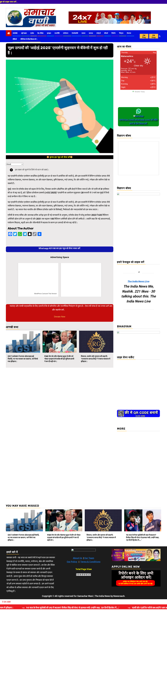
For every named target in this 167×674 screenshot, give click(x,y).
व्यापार (83, 33)
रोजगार (129, 33)
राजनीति (57, 33)
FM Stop (154, 36)
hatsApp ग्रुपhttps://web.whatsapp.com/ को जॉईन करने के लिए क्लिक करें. (138, 120)
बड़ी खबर (24, 33)
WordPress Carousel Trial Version (45, 293)
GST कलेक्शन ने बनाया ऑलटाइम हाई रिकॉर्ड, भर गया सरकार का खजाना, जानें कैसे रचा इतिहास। (23, 359)
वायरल (91, 33)
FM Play (144, 36)
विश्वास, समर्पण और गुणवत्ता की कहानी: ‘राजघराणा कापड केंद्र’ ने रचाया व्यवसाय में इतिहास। (95, 359)
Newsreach (119, 596)
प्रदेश (32, 33)
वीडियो (15, 39)
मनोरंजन (65, 33)
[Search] (159, 36)
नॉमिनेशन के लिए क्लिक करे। (28, 39)
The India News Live (138, 281)
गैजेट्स (121, 33)
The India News (102, 596)
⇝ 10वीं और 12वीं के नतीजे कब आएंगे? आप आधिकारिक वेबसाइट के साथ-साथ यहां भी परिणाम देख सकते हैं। (108, 607)
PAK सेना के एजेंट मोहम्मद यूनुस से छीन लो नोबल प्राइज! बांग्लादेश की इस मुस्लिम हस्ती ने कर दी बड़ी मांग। (59, 359)
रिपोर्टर (113, 33)
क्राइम (49, 33)
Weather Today (140, 92)
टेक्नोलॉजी (75, 33)
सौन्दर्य (106, 33)
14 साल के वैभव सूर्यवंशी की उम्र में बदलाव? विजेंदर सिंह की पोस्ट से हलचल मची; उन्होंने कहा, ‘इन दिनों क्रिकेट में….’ (142, 537)
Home (15, 33)
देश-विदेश (40, 33)
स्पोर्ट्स (98, 33)
